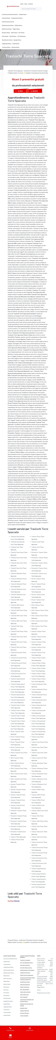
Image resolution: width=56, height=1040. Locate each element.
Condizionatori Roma (8, 967)
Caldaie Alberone (24, 1010)
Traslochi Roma (7, 1012)
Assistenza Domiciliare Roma (10, 958)
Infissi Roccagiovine (25, 984)
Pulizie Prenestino (24, 987)
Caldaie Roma (7, 961)
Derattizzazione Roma (9, 970)
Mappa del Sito (40, 987)
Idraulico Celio (23, 1008)
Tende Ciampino (24, 1015)
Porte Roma (6, 992)
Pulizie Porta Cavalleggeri (26, 975)
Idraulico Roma (7, 984)
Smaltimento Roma (8, 1001)
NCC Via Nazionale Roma (26, 962)
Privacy (39, 990)
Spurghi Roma (7, 1004)
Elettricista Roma (8, 978)
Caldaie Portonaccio (25, 972)
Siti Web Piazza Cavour (26, 967)
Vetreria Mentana (24, 1013)
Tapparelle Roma (8, 1007)
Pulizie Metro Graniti (25, 992)
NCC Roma (6, 990)
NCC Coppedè (23, 997)
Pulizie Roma (6, 995)
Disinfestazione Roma (9, 973)
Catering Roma (7, 964)
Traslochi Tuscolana (25, 960)
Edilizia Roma (7, 975)
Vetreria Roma (7, 1015)
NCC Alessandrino (24, 989)
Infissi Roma (6, 987)
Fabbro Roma (7, 981)
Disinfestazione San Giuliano (27, 970)
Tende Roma (6, 1009)
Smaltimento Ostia (25, 982)
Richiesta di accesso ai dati (43, 993)
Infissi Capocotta (24, 994)
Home (21, 60)
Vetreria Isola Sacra (25, 965)
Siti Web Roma (7, 998)
